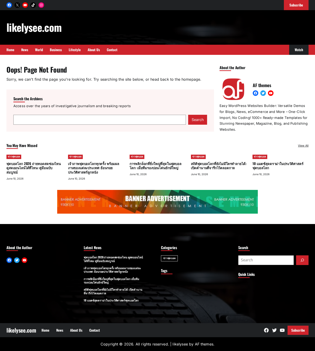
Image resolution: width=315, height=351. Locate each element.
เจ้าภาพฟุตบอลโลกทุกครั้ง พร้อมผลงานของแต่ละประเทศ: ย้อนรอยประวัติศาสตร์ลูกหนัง (93, 168)
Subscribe (298, 330)
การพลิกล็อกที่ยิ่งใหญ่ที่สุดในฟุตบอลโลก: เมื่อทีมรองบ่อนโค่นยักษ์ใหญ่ (155, 165)
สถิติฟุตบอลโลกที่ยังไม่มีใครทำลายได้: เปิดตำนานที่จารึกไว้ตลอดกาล (218, 165)
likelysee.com (34, 27)
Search (198, 119)
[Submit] (302, 260)
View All (303, 145)
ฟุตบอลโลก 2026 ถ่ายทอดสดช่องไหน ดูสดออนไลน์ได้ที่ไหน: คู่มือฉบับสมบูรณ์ (33, 168)
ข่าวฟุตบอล (14, 156)
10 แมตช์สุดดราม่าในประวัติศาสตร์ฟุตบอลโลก (278, 165)
